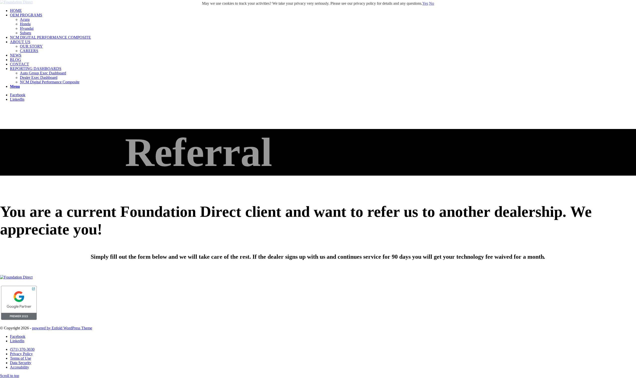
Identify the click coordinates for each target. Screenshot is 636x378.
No (431, 3)
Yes (425, 3)
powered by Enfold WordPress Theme (62, 328)
